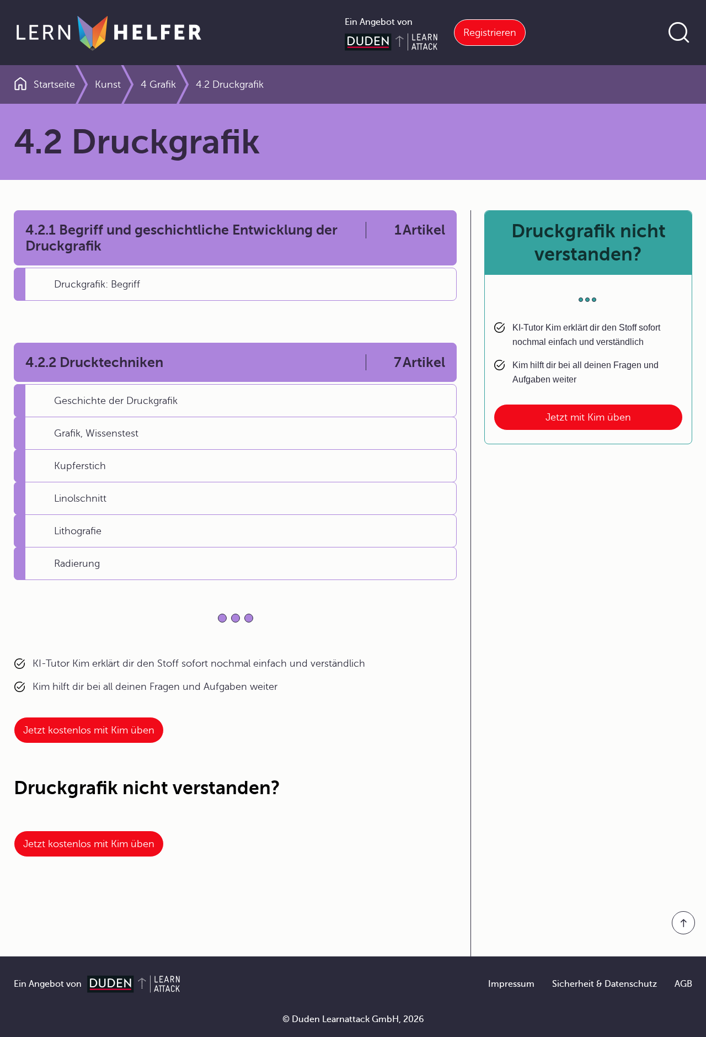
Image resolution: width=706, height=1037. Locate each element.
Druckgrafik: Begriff (97, 284)
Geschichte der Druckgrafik (116, 400)
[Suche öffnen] (679, 32)
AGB (683, 984)
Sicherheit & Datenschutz (604, 984)
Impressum (511, 984)
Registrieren (489, 32)
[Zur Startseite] (109, 32)
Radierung (77, 563)
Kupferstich (80, 465)
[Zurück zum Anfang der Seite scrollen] (683, 922)
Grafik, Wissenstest (96, 433)
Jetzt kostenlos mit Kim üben (88, 730)
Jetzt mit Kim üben (588, 417)
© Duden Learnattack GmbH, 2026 (353, 1019)
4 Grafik (158, 84)
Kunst (108, 84)
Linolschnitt (80, 498)
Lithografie (77, 530)
